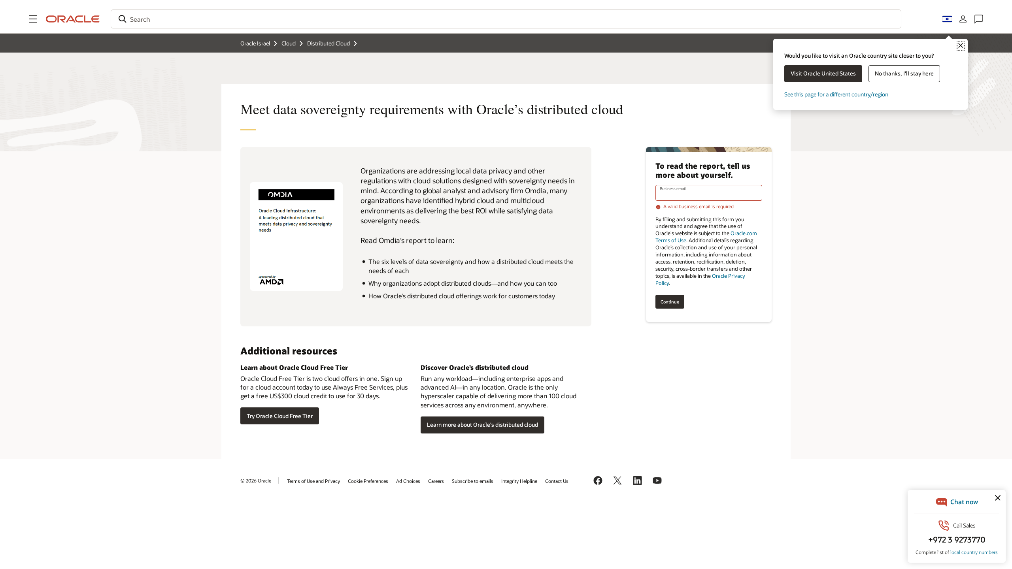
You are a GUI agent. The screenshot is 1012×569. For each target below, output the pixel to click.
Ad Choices (408, 481)
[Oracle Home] (72, 19)
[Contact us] (979, 19)
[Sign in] (963, 19)
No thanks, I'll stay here (904, 73)
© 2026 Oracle (255, 480)
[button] (33, 19)
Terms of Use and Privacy (313, 481)
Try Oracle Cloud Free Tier (280, 416)
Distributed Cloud (328, 43)
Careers (436, 481)
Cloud (288, 43)
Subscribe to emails (472, 481)
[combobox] (506, 18)
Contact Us (556, 481)
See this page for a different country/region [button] (836, 94)
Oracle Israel (255, 43)
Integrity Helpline (519, 481)
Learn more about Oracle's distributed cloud (482, 424)
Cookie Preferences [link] (368, 481)
